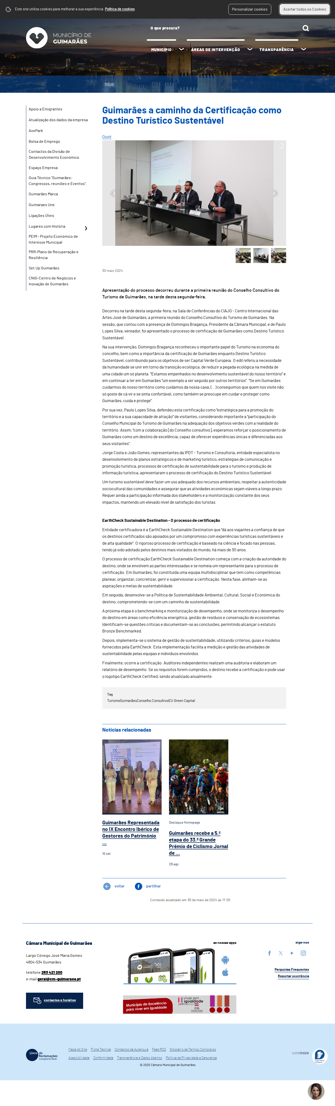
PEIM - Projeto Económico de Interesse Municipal (53, 239)
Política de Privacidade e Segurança (191, 1058)
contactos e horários (60, 1000)
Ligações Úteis (41, 216)
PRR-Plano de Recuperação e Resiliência (53, 255)
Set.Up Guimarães (44, 268)
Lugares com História (47, 226)
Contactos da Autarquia (131, 1049)
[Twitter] (280, 953)
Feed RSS (159, 1049)
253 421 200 (51, 972)
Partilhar (153, 886)
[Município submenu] (181, 49)
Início (109, 84)
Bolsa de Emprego (44, 142)
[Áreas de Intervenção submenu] (250, 49)
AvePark (36, 131)
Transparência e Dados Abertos (139, 1058)
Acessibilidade (79, 1058)
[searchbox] (228, 28)
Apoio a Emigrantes (45, 109)
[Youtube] (292, 953)
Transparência (276, 50)
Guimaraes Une (42, 205)
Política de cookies (120, 9)
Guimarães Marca (43, 194)
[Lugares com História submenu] (85, 228)
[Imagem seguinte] (275, 193)
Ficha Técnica (101, 1049)
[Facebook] (269, 953)
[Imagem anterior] (112, 193)
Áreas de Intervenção (215, 50)
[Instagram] (303, 953)
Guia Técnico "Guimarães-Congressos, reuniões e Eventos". (58, 181)
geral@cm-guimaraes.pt (59, 979)
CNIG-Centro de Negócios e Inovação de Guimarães (52, 281)
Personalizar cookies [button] (250, 9)
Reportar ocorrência (293, 976)
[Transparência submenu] (303, 49)
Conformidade (103, 1058)
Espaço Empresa (43, 168)
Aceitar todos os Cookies (304, 9)
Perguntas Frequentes (292, 969)
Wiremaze (300, 1053)
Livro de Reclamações (41, 1055)
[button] (243, 255)
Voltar (120, 886)
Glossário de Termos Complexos (193, 1049)
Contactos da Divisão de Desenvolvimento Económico (54, 154)
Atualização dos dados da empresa (58, 120)
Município (161, 50)
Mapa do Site (77, 1049)
